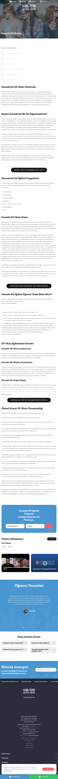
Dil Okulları (5, 762)
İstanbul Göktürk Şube (29, 740)
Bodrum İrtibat (29, 743)
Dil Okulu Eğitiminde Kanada (9, 74)
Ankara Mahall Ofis (29, 747)
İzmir (29, 741)
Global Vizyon (6, 754)
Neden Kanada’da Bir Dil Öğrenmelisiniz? (11, 53)
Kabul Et (48, 769)
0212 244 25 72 (32, 726)
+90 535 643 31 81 (24, 735)
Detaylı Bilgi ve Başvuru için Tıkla (29, 170)
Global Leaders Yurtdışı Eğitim (29, 738)
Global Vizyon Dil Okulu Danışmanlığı (10, 80)
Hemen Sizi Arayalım (46, 669)
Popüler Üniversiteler (26, 681)
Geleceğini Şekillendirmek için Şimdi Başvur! (29, 286)
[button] (23, 627)
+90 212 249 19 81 (34, 728)
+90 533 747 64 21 (24, 731)
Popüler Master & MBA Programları (10, 681)
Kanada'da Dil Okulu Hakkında (9, 48)
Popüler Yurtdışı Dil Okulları (41, 681)
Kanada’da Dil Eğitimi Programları (10, 58)
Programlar (5, 758)
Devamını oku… (8, 771)
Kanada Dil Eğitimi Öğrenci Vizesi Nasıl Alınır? (12, 69)
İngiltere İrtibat (29, 745)
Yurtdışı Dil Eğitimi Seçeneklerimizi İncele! (29, 400)
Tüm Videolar (52, 538)
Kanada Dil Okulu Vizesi (7, 64)
